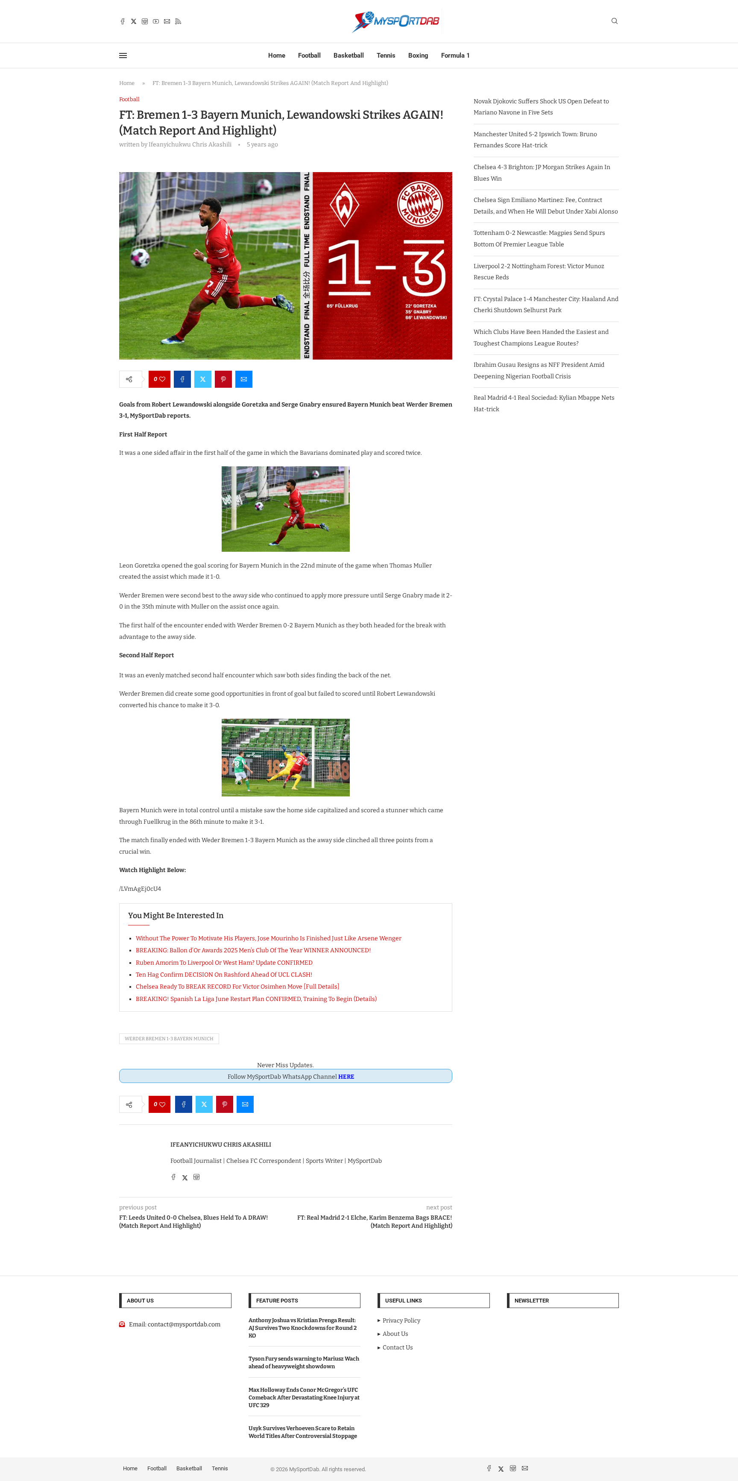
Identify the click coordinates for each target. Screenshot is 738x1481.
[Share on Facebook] (182, 379)
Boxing (418, 55)
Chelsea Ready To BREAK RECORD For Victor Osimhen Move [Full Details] (238, 986)
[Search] (614, 21)
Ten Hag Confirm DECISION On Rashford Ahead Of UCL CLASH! (224, 974)
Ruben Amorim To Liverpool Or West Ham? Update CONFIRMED (224, 962)
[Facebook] (122, 21)
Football (309, 55)
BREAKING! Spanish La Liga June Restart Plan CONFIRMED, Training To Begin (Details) (256, 999)
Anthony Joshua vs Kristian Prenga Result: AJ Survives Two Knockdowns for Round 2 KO (303, 1328)
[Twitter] (133, 21)
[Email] (167, 21)
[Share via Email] (243, 379)
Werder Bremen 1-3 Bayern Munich (169, 1039)
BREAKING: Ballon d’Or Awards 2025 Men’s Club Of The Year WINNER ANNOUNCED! (253, 950)
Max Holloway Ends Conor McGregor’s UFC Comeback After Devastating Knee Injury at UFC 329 (304, 1397)
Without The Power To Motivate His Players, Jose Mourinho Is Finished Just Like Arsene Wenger (268, 938)
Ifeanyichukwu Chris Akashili (220, 1144)
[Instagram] (144, 21)
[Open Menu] (123, 55)
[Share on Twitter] (202, 379)
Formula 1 (455, 55)
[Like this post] (162, 379)
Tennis (386, 55)
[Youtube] (155, 21)
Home (276, 55)
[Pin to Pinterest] (223, 379)
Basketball (349, 55)
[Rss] (178, 21)
